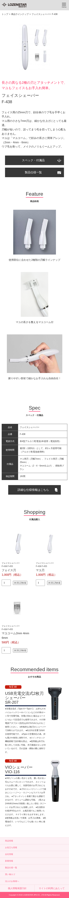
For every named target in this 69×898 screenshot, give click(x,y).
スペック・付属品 (33, 160)
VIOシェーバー (19, 769)
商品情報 (9, 841)
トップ (5, 14)
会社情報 (9, 854)
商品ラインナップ (20, 14)
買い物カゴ (10, 874)
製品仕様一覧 (33, 172)
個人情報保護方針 (17, 888)
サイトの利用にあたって (52, 888)
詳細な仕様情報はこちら (33, 489)
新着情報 (9, 861)
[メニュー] (64, 5)
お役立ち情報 (11, 847)
